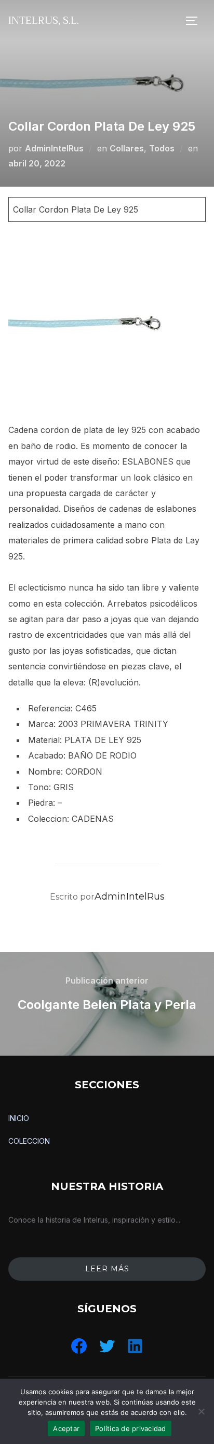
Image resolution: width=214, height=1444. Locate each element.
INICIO (18, 1118)
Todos (162, 148)
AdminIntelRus (54, 148)
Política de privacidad (130, 1428)
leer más (107, 1268)
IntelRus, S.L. (43, 20)
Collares (127, 148)
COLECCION (29, 1141)
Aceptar (66, 1428)
